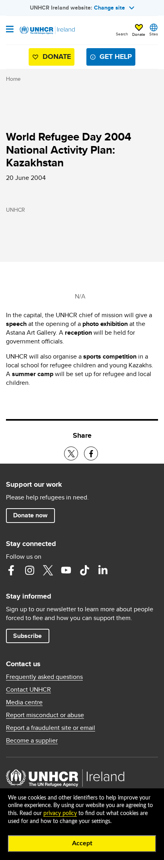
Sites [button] (153, 34)
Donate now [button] (30, 515)
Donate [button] (138, 34)
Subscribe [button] (27, 635)
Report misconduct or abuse (45, 715)
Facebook (11, 570)
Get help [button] (116, 56)
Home (13, 79)
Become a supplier (32, 740)
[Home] (47, 30)
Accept (82, 843)
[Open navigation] (10, 30)
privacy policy (60, 813)
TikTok (84, 570)
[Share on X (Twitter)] (71, 453)
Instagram (29, 570)
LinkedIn (103, 570)
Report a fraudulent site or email (50, 727)
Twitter (48, 570)
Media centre (24, 702)
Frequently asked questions (44, 677)
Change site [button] (109, 8)
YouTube (66, 570)
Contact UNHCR (28, 689)
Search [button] (122, 34)
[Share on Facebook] (91, 453)
